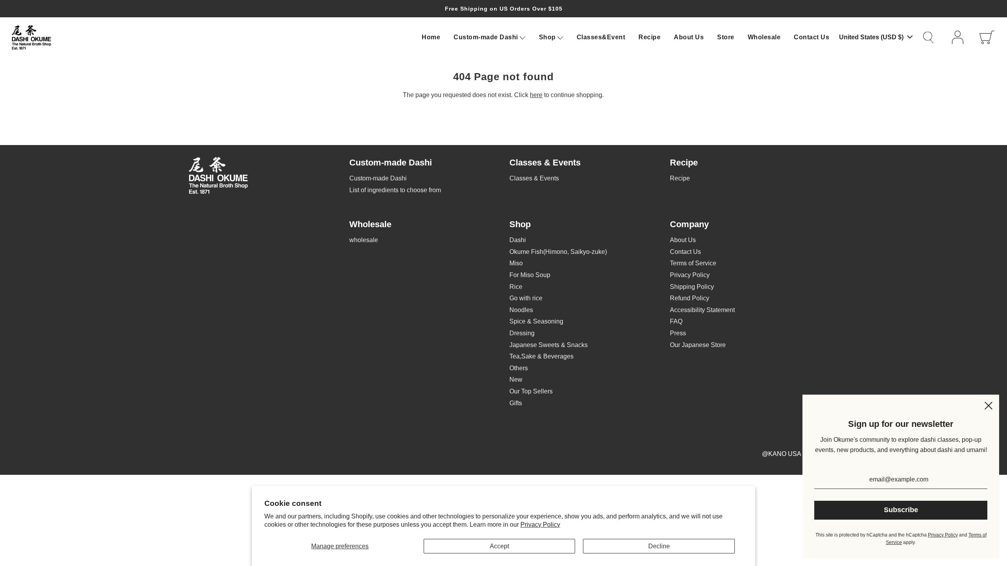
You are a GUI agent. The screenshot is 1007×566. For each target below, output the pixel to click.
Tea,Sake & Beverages (541, 356)
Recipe (649, 37)
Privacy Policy (540, 524)
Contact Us (811, 37)
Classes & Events (534, 178)
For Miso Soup (529, 275)
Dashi (517, 240)
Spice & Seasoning (536, 321)
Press (678, 333)
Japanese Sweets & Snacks (548, 345)
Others (518, 368)
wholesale (363, 240)
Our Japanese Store (698, 345)
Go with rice (525, 298)
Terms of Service (693, 263)
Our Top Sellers (531, 391)
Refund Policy (689, 298)
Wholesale (764, 37)
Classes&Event (601, 37)
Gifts (515, 403)
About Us (689, 37)
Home (431, 37)
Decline (659, 546)
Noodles (521, 310)
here (536, 95)
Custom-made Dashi (378, 178)
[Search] (932, 37)
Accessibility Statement (702, 310)
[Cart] (987, 37)
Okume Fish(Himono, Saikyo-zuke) (558, 251)
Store (725, 37)
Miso (516, 263)
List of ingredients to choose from (395, 190)
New (515, 379)
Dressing (522, 333)
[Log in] (960, 37)
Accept (499, 546)
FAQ (676, 321)
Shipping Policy (692, 286)
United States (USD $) (872, 37)
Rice (515, 286)
